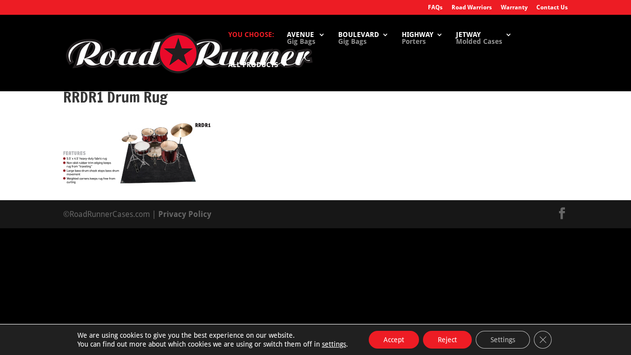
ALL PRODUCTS (253, 65)
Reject (447, 340)
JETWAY (479, 38)
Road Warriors (472, 7)
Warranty (514, 7)
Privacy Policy (184, 214)
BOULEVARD (358, 38)
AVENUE (301, 38)
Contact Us (552, 7)
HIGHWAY (417, 38)
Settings (503, 340)
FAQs (435, 7)
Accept (394, 340)
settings (334, 344)
